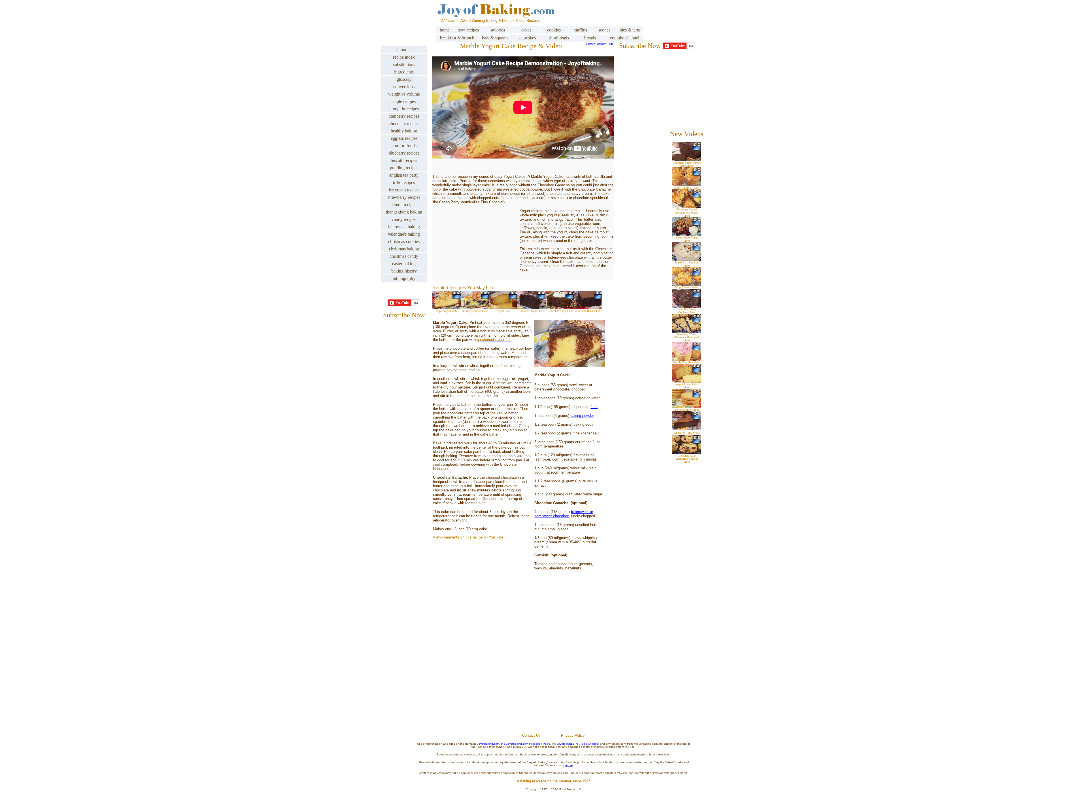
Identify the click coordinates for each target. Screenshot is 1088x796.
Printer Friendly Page (600, 43)
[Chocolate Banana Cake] (588, 307)
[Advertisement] (553, 665)
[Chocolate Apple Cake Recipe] (560, 307)
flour (594, 407)
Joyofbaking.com (488, 743)
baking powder (582, 415)
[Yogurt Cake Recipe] (503, 307)
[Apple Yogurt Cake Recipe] (446, 307)
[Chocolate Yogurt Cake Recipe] (531, 307)
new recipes (468, 30)
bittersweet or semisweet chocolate (563, 514)
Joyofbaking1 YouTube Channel (578, 743)
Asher (569, 765)
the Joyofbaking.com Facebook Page (525, 743)
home (445, 30)
